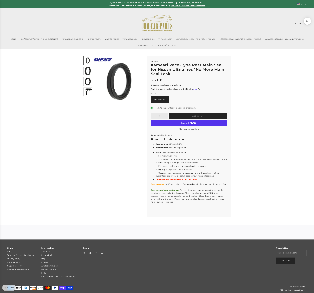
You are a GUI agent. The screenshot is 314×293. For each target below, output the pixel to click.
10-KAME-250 (160, 99)
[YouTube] (102, 253)
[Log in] (294, 23)
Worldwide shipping (163, 135)
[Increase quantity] (165, 116)
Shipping (155, 85)
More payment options (189, 129)
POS (281, 290)
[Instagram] (96, 253)
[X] (90, 253)
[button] (100, 82)
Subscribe (285, 261)
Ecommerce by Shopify (296, 290)
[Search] (300, 23)
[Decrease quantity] (153, 116)
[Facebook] (84, 253)
